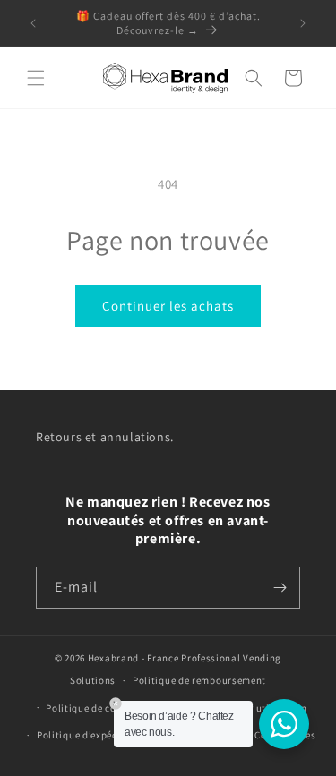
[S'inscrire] (279, 588)
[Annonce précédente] (33, 23)
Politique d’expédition (89, 735)
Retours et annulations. (105, 437)
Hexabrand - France (133, 658)
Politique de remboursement (199, 680)
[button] (36, 78)
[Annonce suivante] (303, 23)
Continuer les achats (168, 305)
